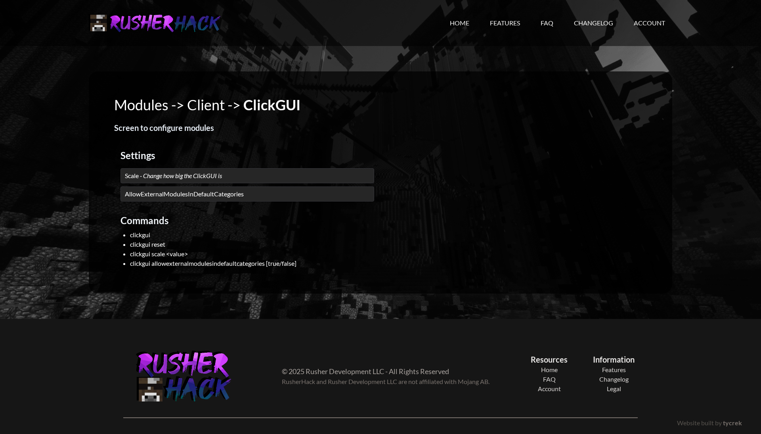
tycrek (732, 422)
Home (459, 23)
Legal (614, 388)
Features (505, 23)
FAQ (547, 23)
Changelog (593, 23)
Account (649, 23)
